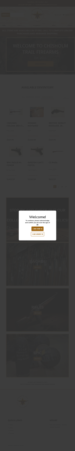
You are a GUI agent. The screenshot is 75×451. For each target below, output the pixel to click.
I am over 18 (37, 229)
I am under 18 (37, 234)
